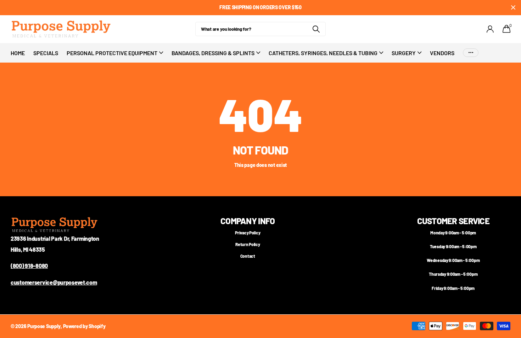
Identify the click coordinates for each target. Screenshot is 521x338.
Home (18, 52)
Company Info (247, 221)
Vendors (442, 52)
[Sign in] (490, 29)
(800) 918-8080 (29, 265)
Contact (247, 256)
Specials (45, 52)
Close (513, 7)
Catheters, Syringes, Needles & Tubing (323, 52)
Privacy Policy (247, 232)
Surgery (404, 52)
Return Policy (247, 244)
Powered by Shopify (84, 326)
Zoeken (316, 29)
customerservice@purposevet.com (54, 282)
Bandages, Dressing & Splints (213, 52)
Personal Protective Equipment (112, 52)
